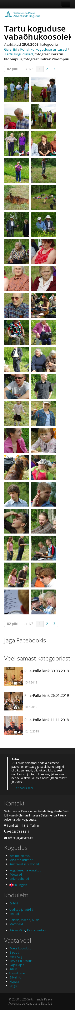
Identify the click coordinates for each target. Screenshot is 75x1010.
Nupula (14, 981)
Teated (14, 914)
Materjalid (16, 924)
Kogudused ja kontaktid (25, 870)
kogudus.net (17, 973)
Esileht (13, 903)
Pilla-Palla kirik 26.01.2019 (46, 695)
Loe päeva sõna (24, 787)
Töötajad (15, 874)
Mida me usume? (20, 860)
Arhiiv (13, 969)
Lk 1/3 (29, 68)
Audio (36, 920)
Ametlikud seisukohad (24, 864)
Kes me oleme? (19, 856)
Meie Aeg (15, 957)
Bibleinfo (15, 977)
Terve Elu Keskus (20, 961)
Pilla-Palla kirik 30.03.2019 (46, 670)
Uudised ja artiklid (21, 909)
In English (20, 885)
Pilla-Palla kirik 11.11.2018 (46, 719)
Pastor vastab (36, 930)
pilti (12, 68)
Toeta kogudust (20, 948)
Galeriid (10, 49)
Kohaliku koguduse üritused (43, 49)
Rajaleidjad (16, 965)
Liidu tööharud (19, 879)
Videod (25, 920)
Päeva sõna (17, 930)
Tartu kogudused (18, 54)
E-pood (14, 952)
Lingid (13, 986)
